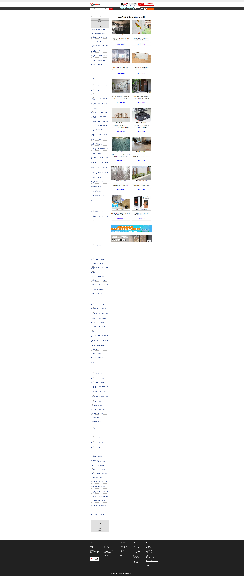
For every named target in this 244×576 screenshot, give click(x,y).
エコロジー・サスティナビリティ (95, 552)
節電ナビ (147, 563)
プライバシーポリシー (149, 552)
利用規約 (147, 555)
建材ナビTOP (148, 545)
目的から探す (121, 545)
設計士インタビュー (136, 550)
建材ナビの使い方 (128, 5)
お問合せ (134, 560)
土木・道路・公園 (106, 547)
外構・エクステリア (107, 546)
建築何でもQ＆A (136, 557)
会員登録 (123, 8)
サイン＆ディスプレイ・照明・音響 (109, 545)
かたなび (134, 546)
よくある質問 (135, 5)
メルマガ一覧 (110, 11)
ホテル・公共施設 (123, 550)
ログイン (130, 8)
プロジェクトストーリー (137, 552)
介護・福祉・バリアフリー (125, 548)
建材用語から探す (106, 555)
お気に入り (137, 8)
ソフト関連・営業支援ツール (108, 548)
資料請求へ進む (150, 8)
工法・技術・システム (93, 550)
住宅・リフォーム (123, 547)
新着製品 (120, 555)
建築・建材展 (135, 562)
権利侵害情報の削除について (150, 553)
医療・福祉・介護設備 (93, 553)
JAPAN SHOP (135, 561)
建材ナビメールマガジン (137, 555)
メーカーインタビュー (136, 551)
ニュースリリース (136, 545)
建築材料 (91, 545)
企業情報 (147, 556)
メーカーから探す (122, 553)
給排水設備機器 (106, 553)
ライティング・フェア (136, 563)
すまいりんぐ (135, 548)
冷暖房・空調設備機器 (107, 552)
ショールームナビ (136, 547)
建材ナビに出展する (141, 0)
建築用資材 (92, 546)
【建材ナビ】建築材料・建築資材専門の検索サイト (100, 11)
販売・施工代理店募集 (136, 558)
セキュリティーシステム (94, 555)
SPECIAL (134, 553)
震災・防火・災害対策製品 (94, 551)
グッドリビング (148, 565)
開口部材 (91, 548)
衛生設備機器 (106, 551)
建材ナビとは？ (148, 546)
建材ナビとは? (122, 5)
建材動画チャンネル (136, 556)
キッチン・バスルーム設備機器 (109, 550)
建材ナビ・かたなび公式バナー (150, 557)
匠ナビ (147, 564)
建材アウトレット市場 (149, 566)
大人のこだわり (123, 551)
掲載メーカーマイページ (149, 0)
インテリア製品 (92, 547)
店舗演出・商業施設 (124, 546)
